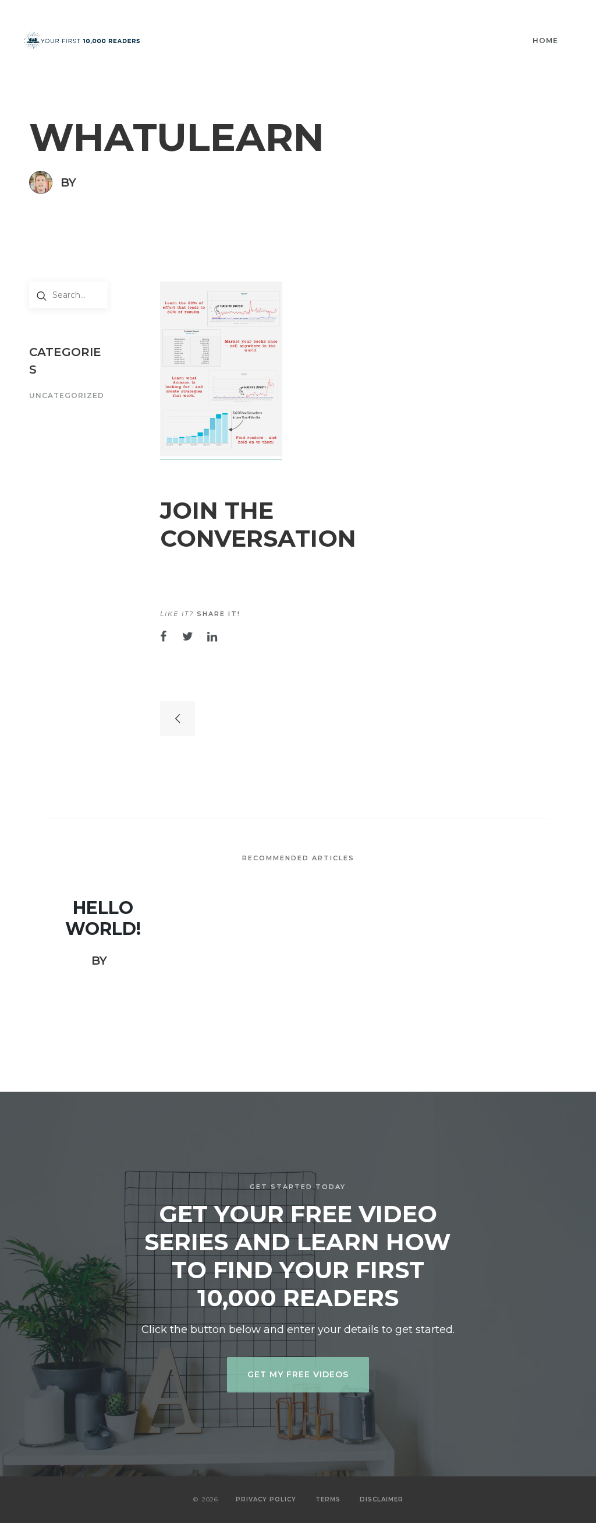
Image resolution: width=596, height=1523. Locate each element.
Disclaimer (381, 1499)
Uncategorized (66, 396)
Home (545, 40)
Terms (327, 1499)
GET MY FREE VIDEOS (298, 1374)
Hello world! (103, 919)
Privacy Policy (266, 1499)
